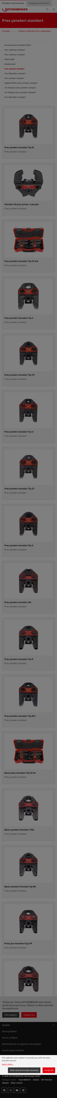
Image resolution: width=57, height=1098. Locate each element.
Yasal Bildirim (25, 1079)
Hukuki (36, 1079)
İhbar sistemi (17, 1083)
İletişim (5, 1083)
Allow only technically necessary (24, 1070)
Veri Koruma (46, 1079)
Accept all (49, 1070)
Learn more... (8, 1064)
